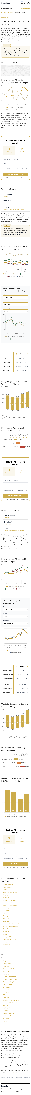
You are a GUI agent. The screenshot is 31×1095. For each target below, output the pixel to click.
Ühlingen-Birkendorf (9, 937)
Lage (4, 294)
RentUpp (13, 1072)
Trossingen (6, 916)
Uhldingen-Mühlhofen (9, 939)
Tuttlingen (6, 890)
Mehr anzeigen (25, 8)
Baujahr (5, 301)
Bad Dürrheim (7, 913)
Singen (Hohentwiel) (9, 884)
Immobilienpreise (6, 8)
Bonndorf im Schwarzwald (11, 923)
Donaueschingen (8, 908)
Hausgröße (6, 620)
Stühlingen (6, 918)
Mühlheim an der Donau (10, 903)
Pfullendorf (6, 931)
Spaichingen (6, 910)
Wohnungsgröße (7, 308)
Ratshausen (6, 942)
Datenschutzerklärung (16, 1089)
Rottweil (5, 929)
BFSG (17, 1092)
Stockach (6, 895)
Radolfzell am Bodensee (10, 900)
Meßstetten (6, 944)
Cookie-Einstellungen (6, 1092)
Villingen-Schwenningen (10, 926)
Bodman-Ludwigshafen (10, 905)
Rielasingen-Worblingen (10, 892)
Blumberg (6, 897)
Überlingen (6, 921)
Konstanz (5, 934)
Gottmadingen (7, 887)
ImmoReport (6, 3)
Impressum (4, 1089)
